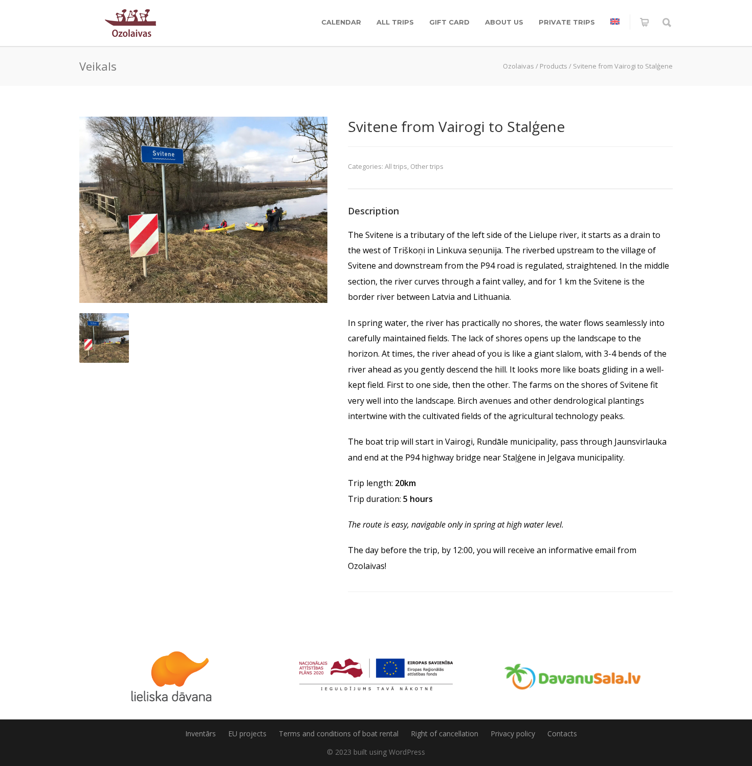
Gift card (449, 22)
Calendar (341, 22)
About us (504, 22)
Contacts (562, 733)
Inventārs (200, 733)
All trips (395, 22)
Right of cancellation (444, 733)
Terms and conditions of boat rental (339, 733)
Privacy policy (513, 733)
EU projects (247, 733)
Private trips (567, 22)
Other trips (427, 166)
